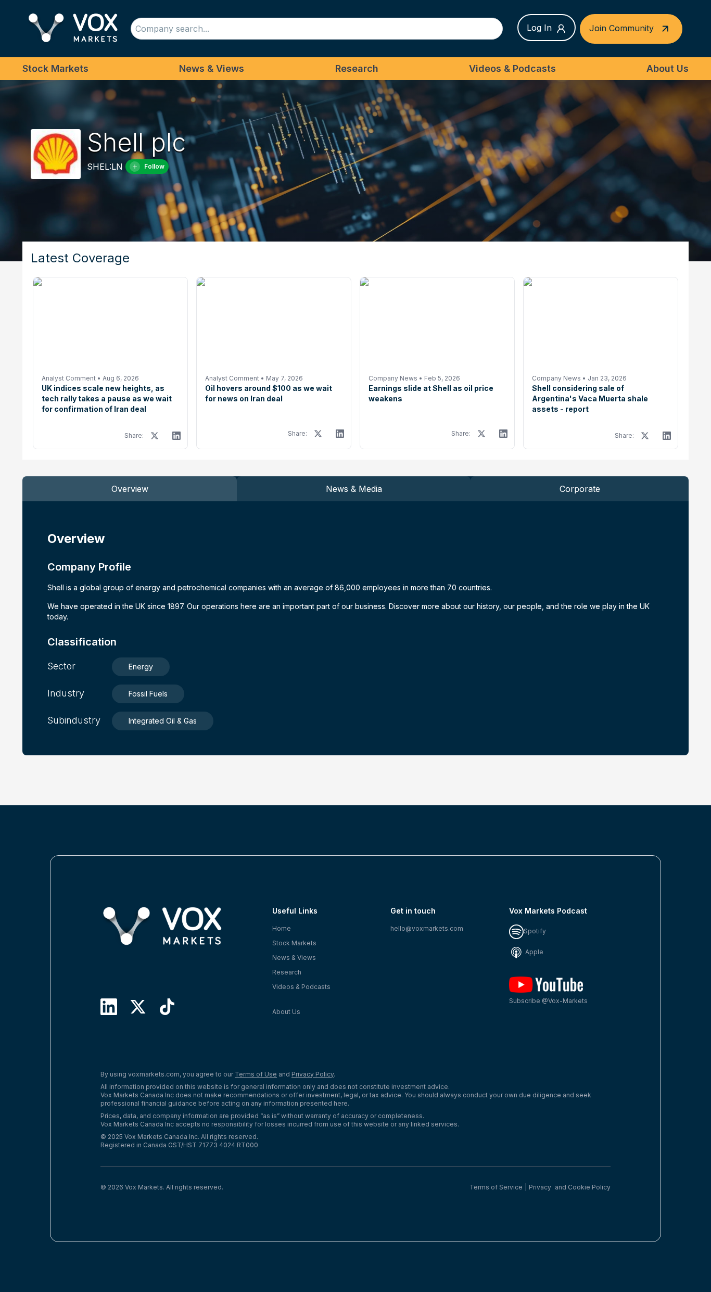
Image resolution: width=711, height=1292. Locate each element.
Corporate (580, 489)
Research (356, 68)
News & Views (211, 68)
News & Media (354, 489)
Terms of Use (256, 1074)
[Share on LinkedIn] (176, 436)
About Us (667, 68)
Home (281, 928)
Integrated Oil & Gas (163, 720)
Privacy (540, 1187)
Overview (129, 489)
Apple (533, 952)
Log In (539, 27)
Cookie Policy (589, 1187)
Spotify (535, 931)
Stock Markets (55, 68)
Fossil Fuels (148, 693)
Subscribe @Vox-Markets (548, 1001)
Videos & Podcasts (512, 68)
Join (621, 27)
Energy (141, 666)
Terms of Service (496, 1187)
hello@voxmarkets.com (426, 928)
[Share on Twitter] (154, 436)
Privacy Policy (312, 1074)
